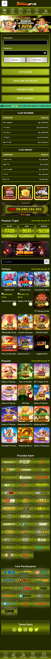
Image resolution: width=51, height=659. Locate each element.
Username (8, 37)
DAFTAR (37, 60)
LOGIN (15, 60)
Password (8, 48)
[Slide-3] (32, 29)
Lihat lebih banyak (39, 220)
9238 (26, 230)
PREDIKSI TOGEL (25, 89)
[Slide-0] (19, 29)
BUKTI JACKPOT (25, 98)
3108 (44, 230)
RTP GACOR (25, 72)
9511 (9, 230)
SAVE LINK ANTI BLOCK (25, 80)
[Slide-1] (23, 29)
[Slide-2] (27, 29)
